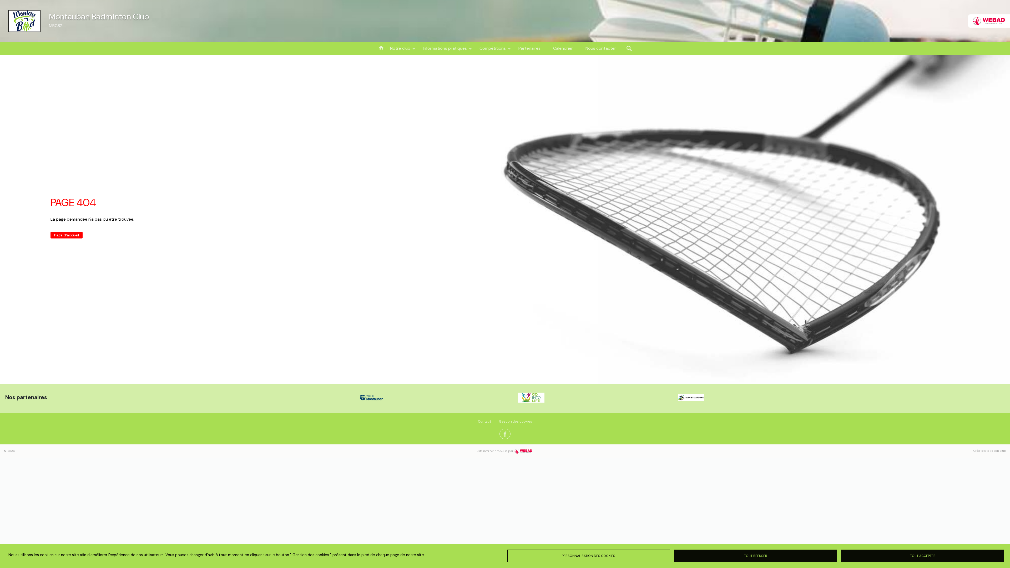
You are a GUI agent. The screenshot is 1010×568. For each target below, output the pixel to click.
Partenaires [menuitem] (529, 48)
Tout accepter (923, 556)
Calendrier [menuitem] (563, 48)
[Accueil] (24, 21)
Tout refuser (755, 556)
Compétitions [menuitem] (489, 50)
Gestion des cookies (515, 421)
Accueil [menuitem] (381, 47)
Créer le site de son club (989, 451)
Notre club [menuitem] (397, 50)
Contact (484, 421)
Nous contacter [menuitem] (600, 48)
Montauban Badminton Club (99, 17)
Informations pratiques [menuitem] (442, 50)
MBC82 (55, 25)
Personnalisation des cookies (588, 556)
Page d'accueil (66, 235)
